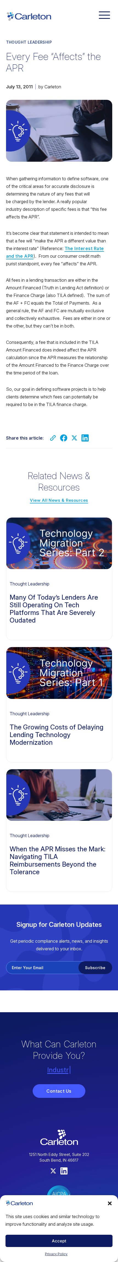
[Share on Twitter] (74, 437)
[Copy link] (53, 438)
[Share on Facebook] (63, 437)
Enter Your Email (27, 967)
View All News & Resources (59, 500)
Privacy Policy (56, 1254)
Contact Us (59, 1091)
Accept (59, 1240)
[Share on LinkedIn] (85, 437)
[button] (110, 1203)
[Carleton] (28, 16)
